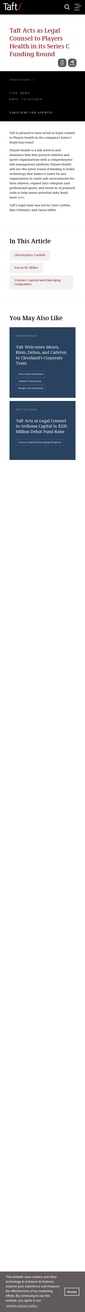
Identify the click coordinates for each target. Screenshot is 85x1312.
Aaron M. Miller (26, 267)
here (21, 197)
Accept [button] (72, 1291)
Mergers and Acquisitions (30, 388)
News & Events (19, 79)
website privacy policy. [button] (22, 1305)
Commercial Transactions (30, 374)
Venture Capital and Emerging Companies (37, 282)
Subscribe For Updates (31, 112)
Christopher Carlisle (29, 255)
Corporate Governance (29, 381)
